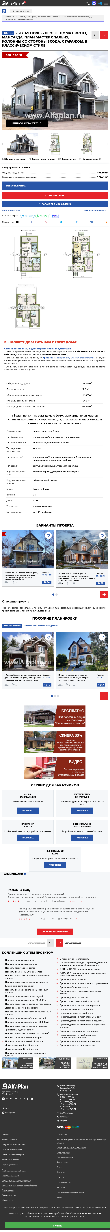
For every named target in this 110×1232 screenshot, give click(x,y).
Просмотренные (9, 1195)
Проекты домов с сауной (73, 979)
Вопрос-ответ (68, 159)
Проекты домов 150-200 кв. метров (23, 971)
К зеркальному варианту (25, 123)
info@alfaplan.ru (66, 1113)
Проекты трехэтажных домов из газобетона (28, 1004)
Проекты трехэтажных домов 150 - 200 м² (27, 1033)
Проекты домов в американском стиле (80, 1041)
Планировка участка (10, 1175)
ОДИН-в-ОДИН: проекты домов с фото (80, 969)
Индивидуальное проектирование (16, 1180)
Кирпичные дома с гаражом (20, 986)
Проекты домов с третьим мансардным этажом (80, 992)
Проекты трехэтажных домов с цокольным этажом (27, 976)
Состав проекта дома (43, 159)
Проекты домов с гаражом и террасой (80, 1005)
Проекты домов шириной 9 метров (23, 1037)
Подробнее (16, 561)
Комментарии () (92, 159)
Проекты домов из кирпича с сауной (24, 996)
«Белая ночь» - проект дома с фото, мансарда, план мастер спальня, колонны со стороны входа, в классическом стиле (21, 576)
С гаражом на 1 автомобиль (74, 959)
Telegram (28, 216)
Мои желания (8, 1200)
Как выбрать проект (10, 1159)
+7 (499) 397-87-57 (68, 1109)
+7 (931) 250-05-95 (68, 1099)
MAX (57, 216)
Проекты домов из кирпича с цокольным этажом (26, 991)
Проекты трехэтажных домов (20, 968)
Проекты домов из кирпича (19, 960)
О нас (59, 1167)
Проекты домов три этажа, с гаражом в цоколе (25, 1054)
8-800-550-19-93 (67, 1097)
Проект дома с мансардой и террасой (79, 1001)
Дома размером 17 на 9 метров (21, 1049)
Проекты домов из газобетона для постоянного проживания (78, 1036)
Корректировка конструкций (14, 1170)
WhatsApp (44, 216)
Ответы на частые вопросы (13, 1154)
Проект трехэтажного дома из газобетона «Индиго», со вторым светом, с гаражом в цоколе (73, 677)
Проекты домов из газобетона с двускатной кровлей (82, 1025)
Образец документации (12, 1149)
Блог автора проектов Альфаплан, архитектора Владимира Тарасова (81, 1140)
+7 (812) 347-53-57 (68, 1104)
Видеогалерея (62, 1162)
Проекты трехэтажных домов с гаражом (26, 1026)
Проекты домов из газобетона (21, 964)
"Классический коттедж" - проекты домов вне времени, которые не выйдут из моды (83, 963)
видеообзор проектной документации (50, 348)
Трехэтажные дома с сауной (19, 1029)
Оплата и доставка (15, 159)
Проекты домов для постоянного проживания (84, 983)
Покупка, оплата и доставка (13, 1144)
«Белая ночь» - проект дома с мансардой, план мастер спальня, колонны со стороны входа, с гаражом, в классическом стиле (77, 577)
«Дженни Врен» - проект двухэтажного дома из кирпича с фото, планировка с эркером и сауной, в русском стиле (23, 677)
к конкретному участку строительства (69, 357)
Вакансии (61, 1187)
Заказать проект (56, 195)
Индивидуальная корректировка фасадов (19, 1185)
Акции (59, 1197)
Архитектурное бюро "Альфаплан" (11, 1093)
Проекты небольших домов (74, 987)
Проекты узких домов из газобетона (79, 1031)
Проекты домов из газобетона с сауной (25, 1018)
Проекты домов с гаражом (74, 997)
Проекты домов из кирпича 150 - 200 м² (26, 1000)
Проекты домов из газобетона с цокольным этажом (28, 1013)
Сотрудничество (63, 1182)
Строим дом (62, 1134)
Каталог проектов (9, 1139)
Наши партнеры (63, 1152)
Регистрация (10, 1113)
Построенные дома (65, 1157)
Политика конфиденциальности (70, 1192)
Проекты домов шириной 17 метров (24, 1041)
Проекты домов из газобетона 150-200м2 (27, 1022)
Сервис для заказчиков (55, 785)
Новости (60, 1177)
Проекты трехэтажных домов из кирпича (26, 982)
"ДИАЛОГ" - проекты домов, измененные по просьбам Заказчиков (83, 974)
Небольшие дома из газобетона (76, 1013)
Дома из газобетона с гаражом (21, 1008)
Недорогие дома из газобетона (76, 1009)
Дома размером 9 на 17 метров (21, 1045)
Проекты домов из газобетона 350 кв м (80, 1017)
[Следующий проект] (59, 943)
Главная (5, 1134)
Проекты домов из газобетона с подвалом (82, 1020)
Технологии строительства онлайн (71, 1147)
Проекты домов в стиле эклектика (77, 1045)
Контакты (61, 1172)
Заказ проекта (8, 1190)
